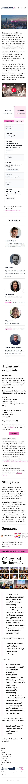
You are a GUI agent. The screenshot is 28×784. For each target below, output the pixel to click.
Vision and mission (6, 754)
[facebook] (2, 775)
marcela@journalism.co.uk (12, 210)
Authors (3, 750)
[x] (6, 775)
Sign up (3, 748)
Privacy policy (4, 760)
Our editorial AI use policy (6, 763)
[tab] (8, 111)
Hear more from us (6, 756)
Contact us (4, 752)
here (8, 546)
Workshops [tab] (19, 121)
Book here (14, 433)
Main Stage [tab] (9, 121)
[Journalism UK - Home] (8, 7)
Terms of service (5, 758)
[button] (18, 7)
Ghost (19, 781)
